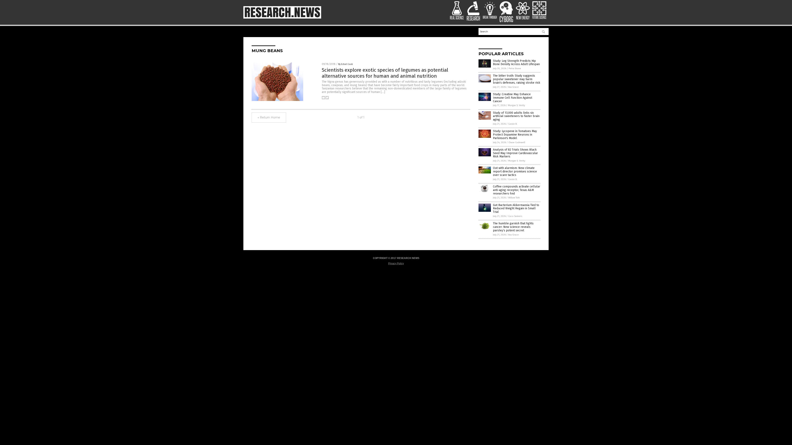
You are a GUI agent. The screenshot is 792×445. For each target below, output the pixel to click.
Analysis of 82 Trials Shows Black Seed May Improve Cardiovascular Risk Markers (515, 153)
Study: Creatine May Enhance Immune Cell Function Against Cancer (512, 98)
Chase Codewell (516, 142)
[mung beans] (282, 17)
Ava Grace (513, 87)
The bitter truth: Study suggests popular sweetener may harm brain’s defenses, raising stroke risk (516, 79)
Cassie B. (512, 124)
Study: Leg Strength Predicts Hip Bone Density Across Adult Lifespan (516, 62)
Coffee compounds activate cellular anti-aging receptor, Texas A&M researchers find (516, 190)
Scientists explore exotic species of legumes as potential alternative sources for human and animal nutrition (385, 73)
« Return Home (269, 117)
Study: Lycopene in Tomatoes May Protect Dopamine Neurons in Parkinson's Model (515, 134)
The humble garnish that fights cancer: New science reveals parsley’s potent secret (513, 227)
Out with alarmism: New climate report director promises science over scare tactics (515, 171)
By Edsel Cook (345, 64)
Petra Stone (515, 68)
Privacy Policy (396, 263)
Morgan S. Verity (516, 105)
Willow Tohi (514, 197)
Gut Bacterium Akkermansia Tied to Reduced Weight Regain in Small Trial (516, 208)
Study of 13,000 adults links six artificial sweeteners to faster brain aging (516, 116)
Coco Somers (515, 216)
